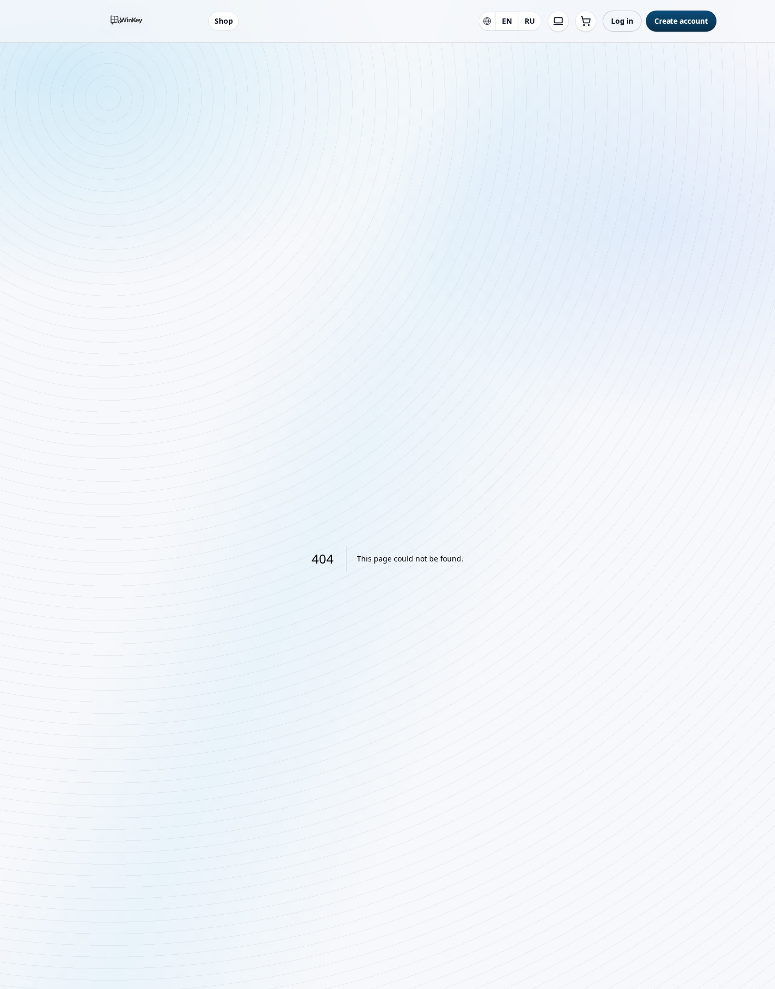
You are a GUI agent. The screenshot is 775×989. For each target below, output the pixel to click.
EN (507, 21)
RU (530, 21)
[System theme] (558, 21)
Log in (622, 21)
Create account (681, 21)
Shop (223, 21)
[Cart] (585, 21)
